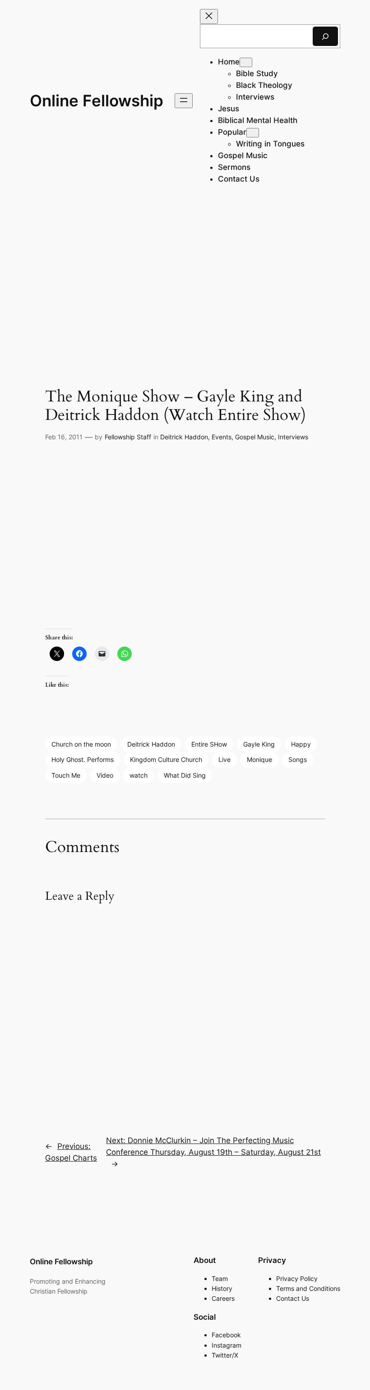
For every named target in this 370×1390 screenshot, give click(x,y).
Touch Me (65, 775)
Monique (259, 759)
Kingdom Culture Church (166, 759)
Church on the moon (81, 744)
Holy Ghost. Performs (82, 759)
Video (105, 775)
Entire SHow (209, 744)
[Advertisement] (185, 273)
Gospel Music (254, 437)
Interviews (293, 437)
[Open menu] (184, 100)
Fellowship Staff (128, 437)
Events (221, 437)
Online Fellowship (96, 100)
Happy (301, 744)
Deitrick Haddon (184, 437)
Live (224, 759)
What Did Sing (185, 775)
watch (139, 775)
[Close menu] (209, 16)
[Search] (325, 36)
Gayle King (259, 744)
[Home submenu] (246, 62)
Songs (297, 759)
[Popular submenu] (252, 132)
